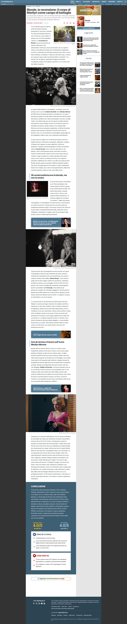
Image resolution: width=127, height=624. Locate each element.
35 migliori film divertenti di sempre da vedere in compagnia (86, 83)
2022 (88, 22)
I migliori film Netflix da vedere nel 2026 (85, 76)
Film (72, 1)
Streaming (111, 1)
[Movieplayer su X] (36, 603)
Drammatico (93, 22)
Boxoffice (124, 4)
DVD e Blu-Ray (117, 4)
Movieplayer (29, 6)
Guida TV (120, 1)
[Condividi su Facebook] (64, 23)
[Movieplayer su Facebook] (33, 603)
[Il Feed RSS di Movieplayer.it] (44, 603)
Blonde (87, 20)
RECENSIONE (30, 23)
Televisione (86, 1)
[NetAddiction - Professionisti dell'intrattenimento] (63, 612)
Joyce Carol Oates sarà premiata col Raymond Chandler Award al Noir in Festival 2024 (91, 39)
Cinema (104, 1)
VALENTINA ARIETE (38, 23)
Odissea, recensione (10, 4)
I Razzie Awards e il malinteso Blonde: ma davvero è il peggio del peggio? (91, 52)
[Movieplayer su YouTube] (41, 603)
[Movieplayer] (39, 600)
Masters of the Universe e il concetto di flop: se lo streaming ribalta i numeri (86, 70)
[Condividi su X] (67, 23)
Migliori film (87, 4)
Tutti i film (93, 4)
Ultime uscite (101, 4)
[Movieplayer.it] (7, 1)
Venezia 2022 (89, 9)
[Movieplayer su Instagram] (39, 603)
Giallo (98, 22)
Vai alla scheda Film (88, 28)
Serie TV (78, 1)
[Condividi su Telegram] (73, 23)
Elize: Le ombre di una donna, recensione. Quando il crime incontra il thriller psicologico (87, 90)
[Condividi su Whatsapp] (70, 23)
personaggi (95, 1)
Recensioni (80, 4)
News (75, 4)
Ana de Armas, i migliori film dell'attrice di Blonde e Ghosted (90, 45)
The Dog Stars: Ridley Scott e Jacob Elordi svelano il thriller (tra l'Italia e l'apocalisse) (87, 64)
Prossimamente (108, 4)
